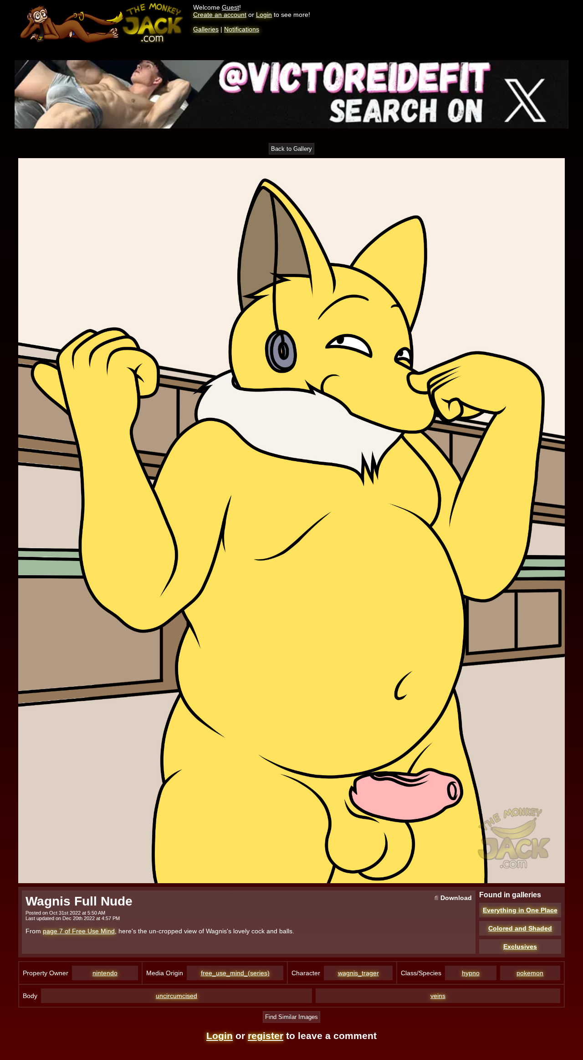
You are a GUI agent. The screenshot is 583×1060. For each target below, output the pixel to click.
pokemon (530, 973)
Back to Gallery (291, 148)
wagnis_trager (358, 973)
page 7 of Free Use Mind (79, 931)
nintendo (105, 973)
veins (437, 995)
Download (455, 897)
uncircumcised (176, 995)
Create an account (219, 14)
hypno (471, 973)
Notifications (241, 29)
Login (264, 14)
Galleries (206, 29)
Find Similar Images (291, 1017)
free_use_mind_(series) (235, 973)
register (265, 1035)
